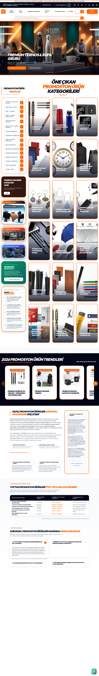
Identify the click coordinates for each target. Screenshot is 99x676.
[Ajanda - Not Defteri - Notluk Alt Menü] (21, 102)
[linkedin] (93, 5)
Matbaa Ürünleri (11, 144)
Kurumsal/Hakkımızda (33, 11)
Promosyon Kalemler (12, 153)
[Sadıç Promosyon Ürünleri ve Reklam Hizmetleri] (3, 11)
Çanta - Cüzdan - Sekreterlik (10, 116)
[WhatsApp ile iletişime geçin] (94, 671)
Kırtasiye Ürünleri (11, 131)
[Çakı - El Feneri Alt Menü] (21, 111)
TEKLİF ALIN (92, 11)
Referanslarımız (60, 11)
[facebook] (78, 5)
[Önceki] (4, 48)
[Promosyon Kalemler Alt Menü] (21, 153)
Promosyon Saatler (12, 157)
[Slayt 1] (46, 72)
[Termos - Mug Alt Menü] (21, 169)
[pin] (97, 5)
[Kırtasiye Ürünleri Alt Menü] (21, 131)
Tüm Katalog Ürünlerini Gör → (87, 361)
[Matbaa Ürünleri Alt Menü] (21, 145)
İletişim (70, 11)
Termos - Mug (10, 169)
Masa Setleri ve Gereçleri (10, 140)
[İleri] (95, 383)
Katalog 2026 (47, 11)
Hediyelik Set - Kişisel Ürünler (12, 127)
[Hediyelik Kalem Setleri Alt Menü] (21, 121)
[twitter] (89, 5)
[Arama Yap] (82, 11)
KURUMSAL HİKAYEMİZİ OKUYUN (19, 452)
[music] (86, 5)
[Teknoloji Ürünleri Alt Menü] (21, 161)
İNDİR (7, 193)
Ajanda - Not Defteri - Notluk (12, 102)
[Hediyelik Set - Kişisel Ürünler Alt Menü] (21, 126)
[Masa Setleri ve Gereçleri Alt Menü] (21, 140)
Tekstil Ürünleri (11, 165)
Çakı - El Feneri (10, 111)
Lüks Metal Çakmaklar (12, 135)
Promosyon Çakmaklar (13, 149)
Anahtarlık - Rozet (11, 107)
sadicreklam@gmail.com (61, 5)
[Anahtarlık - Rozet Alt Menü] (21, 107)
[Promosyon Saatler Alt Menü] (21, 157)
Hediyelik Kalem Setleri (10, 121)
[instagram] (74, 5)
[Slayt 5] (52, 72)
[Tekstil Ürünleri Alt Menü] (21, 165)
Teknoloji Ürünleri (12, 161)
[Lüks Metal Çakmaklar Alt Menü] (21, 135)
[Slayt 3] (49, 72)
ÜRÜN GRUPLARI (11, 11)
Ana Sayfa (21, 11)
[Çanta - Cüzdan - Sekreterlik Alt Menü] (21, 116)
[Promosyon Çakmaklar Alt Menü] (21, 149)
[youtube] (82, 5)
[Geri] (3, 383)
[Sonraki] (95, 48)
